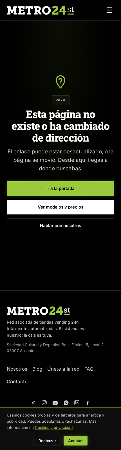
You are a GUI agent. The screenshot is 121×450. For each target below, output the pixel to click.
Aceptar (75, 440)
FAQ (88, 369)
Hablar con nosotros (60, 225)
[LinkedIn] (77, 403)
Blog (37, 369)
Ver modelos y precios (60, 207)
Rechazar (47, 440)
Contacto (17, 381)
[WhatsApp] (66, 403)
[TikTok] (33, 403)
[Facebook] (87, 403)
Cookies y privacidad (54, 427)
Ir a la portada (60, 188)
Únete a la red (63, 369)
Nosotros (17, 369)
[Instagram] (44, 403)
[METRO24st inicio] (40, 10)
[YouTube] (55, 403)
